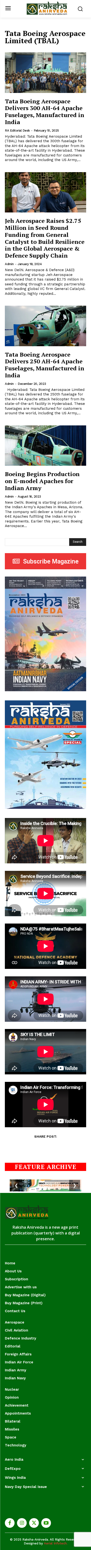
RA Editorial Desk (17, 130)
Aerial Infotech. (55, 1543)
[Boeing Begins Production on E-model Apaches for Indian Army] (45, 445)
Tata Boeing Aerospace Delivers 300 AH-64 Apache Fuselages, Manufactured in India (44, 111)
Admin (9, 264)
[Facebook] (10, 1523)
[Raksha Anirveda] (46, 8)
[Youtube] (46, 1523)
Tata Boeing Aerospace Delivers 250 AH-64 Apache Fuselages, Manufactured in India (44, 365)
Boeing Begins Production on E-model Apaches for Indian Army (42, 481)
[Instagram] (22, 1523)
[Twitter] (34, 1523)
